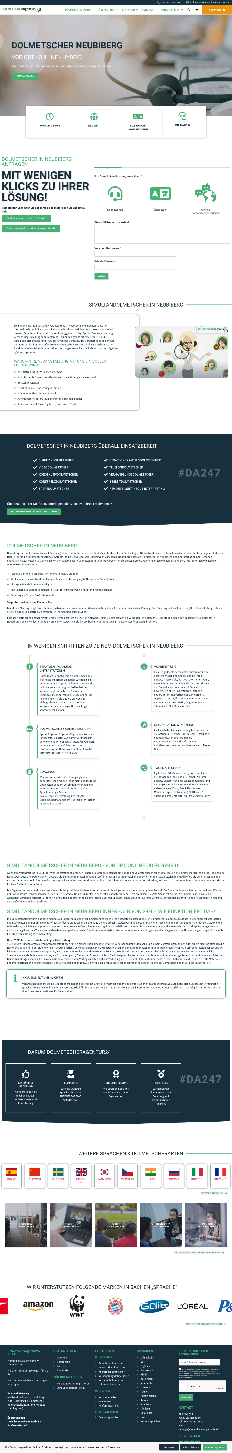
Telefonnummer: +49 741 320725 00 (25, 218)
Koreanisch (104, 1179)
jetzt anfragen (25, 76)
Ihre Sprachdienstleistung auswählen (118, 176)
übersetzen (102, 1390)
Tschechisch (128, 1179)
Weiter (101, 276)
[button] (188, 9)
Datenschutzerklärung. (186, 1377)
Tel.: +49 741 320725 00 (191, 1421)
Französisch (220, 1179)
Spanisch (12, 1179)
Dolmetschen (103, 1356)
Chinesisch (35, 1179)
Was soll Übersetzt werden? (111, 222)
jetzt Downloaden (106, 1411)
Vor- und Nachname (107, 248)
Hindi (151, 1179)
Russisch (174, 1179)
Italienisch (197, 1179)
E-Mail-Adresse (105, 261)
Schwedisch (58, 1179)
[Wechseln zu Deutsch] (197, 10)
